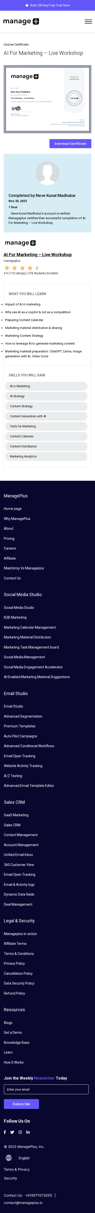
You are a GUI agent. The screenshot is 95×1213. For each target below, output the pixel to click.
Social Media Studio (19, 608)
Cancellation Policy (18, 973)
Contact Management (21, 835)
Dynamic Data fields (19, 894)
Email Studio (13, 706)
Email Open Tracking (19, 756)
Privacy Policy (14, 963)
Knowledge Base (16, 1043)
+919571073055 (38, 1195)
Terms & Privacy (17, 1169)
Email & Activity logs (19, 885)
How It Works (14, 1062)
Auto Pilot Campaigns (20, 736)
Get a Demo (13, 1032)
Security (10, 1178)
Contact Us (12, 578)
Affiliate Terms (15, 944)
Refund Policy (14, 993)
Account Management (21, 845)
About (8, 528)
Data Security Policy (19, 983)
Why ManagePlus (17, 519)
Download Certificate (70, 143)
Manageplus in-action (20, 934)
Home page (13, 509)
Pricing (9, 538)
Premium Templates (20, 726)
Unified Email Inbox (18, 855)
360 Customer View (19, 865)
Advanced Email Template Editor (29, 786)
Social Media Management (24, 657)
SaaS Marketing (16, 815)
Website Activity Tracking (23, 766)
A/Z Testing (13, 776)
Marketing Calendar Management (30, 627)
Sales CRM (12, 825)
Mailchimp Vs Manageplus (24, 568)
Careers (10, 548)
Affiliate (10, 558)
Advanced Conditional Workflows (29, 746)
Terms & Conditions (19, 954)
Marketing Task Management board (31, 647)
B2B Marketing (15, 617)
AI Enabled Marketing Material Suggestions (37, 677)
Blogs (8, 1023)
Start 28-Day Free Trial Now (50, 5)
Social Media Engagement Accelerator (33, 667)
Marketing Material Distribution (27, 637)
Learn (8, 1052)
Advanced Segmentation (23, 716)
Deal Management (18, 904)
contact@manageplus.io (23, 1203)
